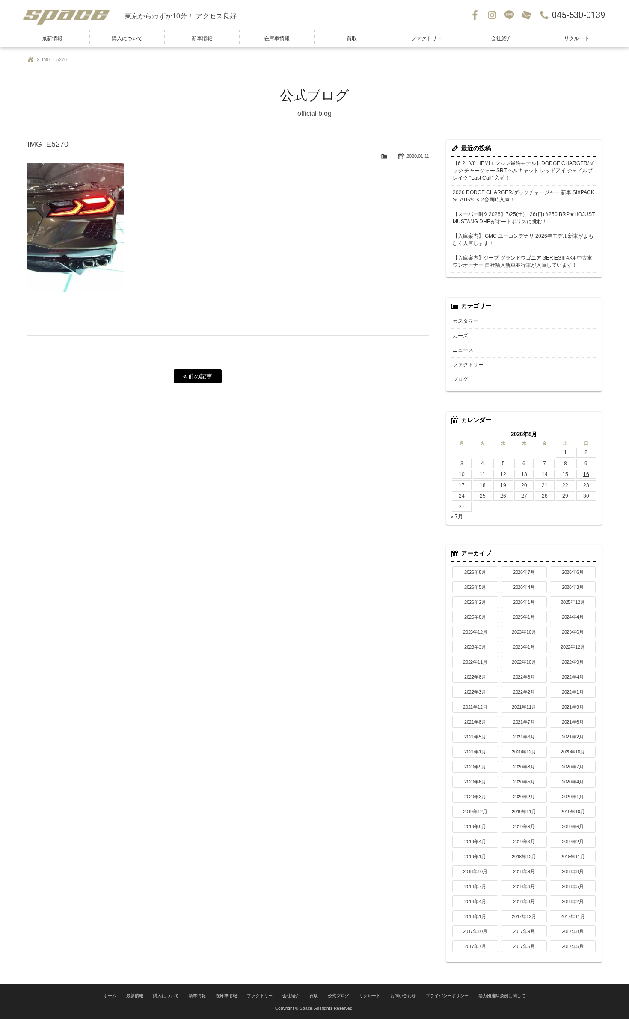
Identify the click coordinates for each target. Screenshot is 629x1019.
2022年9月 (573, 662)
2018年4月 (475, 901)
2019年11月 (524, 811)
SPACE (66, 15)
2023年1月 (524, 647)
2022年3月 (475, 691)
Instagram (492, 15)
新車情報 (202, 38)
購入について (127, 38)
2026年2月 (475, 602)
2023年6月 (573, 632)
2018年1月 (475, 916)
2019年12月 (475, 811)
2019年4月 (475, 841)
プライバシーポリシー (447, 995)
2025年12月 (573, 602)
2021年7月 (524, 721)
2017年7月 (475, 946)
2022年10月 (524, 662)
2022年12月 (573, 647)
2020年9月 (475, 766)
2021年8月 (475, 721)
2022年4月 (573, 676)
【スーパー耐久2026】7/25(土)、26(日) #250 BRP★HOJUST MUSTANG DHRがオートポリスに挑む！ (524, 217)
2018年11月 (573, 856)
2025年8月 (475, 617)
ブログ (460, 379)
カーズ (460, 336)
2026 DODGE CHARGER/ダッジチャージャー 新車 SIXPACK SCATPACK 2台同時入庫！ (523, 196)
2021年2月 (573, 736)
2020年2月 (524, 796)
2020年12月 (524, 751)
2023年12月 (475, 632)
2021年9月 (573, 706)
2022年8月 (475, 676)
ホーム (110, 995)
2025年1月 (524, 617)
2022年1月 (573, 691)
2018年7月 (475, 886)
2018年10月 (475, 871)
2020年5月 (524, 781)
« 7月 (457, 517)
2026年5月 (475, 587)
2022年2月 (524, 691)
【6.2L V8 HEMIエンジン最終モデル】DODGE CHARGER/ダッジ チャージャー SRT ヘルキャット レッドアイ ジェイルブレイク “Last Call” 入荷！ (523, 170)
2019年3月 (524, 841)
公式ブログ (338, 995)
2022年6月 (524, 676)
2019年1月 (475, 856)
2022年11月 (475, 662)
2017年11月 (573, 916)
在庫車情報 (277, 38)
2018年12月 (524, 856)
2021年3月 (524, 736)
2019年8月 (524, 826)
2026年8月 (475, 572)
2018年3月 (524, 901)
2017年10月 (475, 931)
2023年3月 (475, 647)
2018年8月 (573, 871)
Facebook (475, 15)
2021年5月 (475, 736)
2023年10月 (524, 632)
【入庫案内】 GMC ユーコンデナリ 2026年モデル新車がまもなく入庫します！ (523, 239)
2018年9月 (524, 871)
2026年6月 (573, 572)
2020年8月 (524, 766)
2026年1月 (524, 602)
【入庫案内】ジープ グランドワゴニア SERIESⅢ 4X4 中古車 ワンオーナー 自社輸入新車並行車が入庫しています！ (522, 261)
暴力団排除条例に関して (501, 995)
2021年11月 (524, 706)
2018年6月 (524, 886)
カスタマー (465, 321)
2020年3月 (475, 796)
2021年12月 (475, 706)
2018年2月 (573, 901)
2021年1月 (475, 751)
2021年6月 (573, 721)
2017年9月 (524, 931)
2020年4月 (573, 781)
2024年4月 (573, 617)
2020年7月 (573, 766)
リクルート (577, 38)
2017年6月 (524, 946)
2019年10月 (573, 811)
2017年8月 (573, 931)
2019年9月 (475, 826)
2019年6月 (573, 826)
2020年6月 (475, 781)
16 (586, 474)
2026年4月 (524, 587)
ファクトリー (426, 38)
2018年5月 (573, 886)
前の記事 (199, 376)
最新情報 (52, 38)
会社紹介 (501, 38)
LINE (509, 15)
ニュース (463, 350)
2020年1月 (573, 796)
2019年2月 (573, 841)
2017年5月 (573, 946)
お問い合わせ (526, 15)
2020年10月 (573, 751)
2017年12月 (524, 916)
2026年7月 (524, 572)
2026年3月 (573, 587)
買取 (352, 38)
